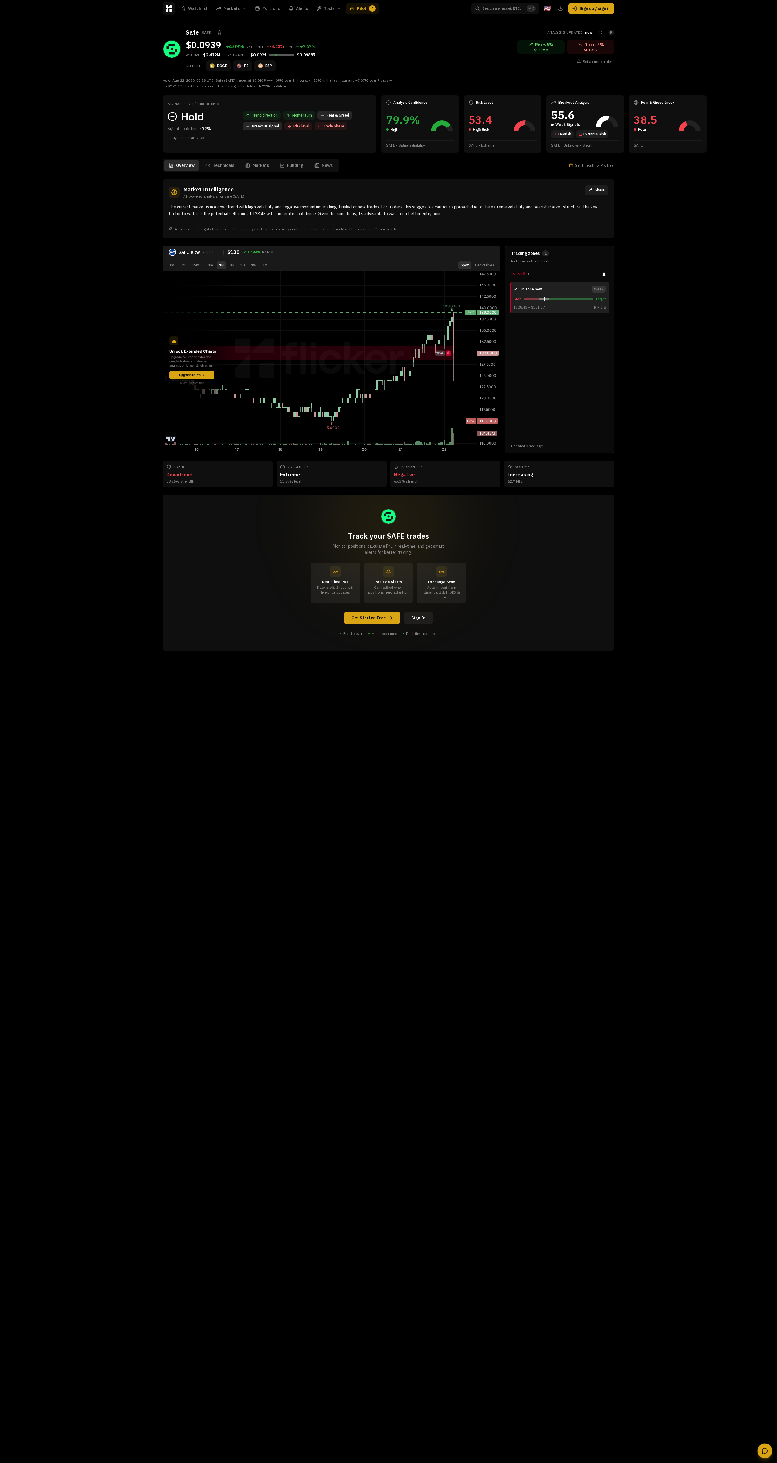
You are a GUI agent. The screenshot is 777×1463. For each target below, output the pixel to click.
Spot (465, 265)
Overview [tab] (185, 165)
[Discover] (169, 8)
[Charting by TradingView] (171, 439)
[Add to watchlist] (219, 32)
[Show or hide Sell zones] (604, 274)
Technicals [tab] (223, 165)
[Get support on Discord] (765, 1451)
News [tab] (327, 165)
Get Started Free (368, 618)
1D (242, 265)
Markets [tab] (261, 165)
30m (209, 265)
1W (253, 265)
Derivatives (484, 265)
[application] (442, 123)
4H (232, 265)
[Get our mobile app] (560, 8)
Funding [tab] (295, 165)
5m (183, 265)
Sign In (418, 618)
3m (171, 265)
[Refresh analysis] (600, 32)
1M (265, 265)
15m (195, 265)
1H (221, 265)
